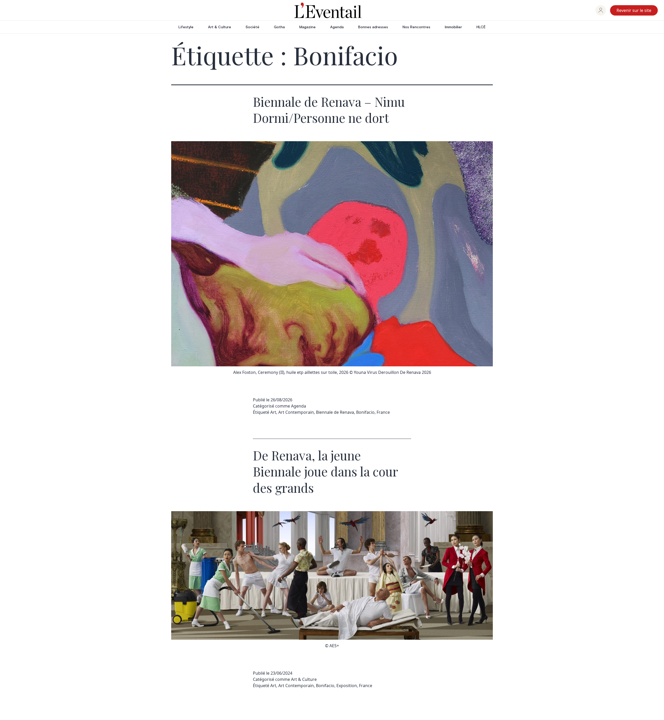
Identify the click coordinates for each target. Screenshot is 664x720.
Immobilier (453, 27)
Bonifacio (365, 412)
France (383, 412)
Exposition (346, 685)
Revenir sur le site (634, 10)
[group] (601, 10)
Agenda (337, 27)
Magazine (307, 27)
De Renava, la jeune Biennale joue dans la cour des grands (325, 471)
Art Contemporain (296, 412)
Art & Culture (219, 27)
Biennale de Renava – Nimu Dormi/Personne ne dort (329, 109)
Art (273, 412)
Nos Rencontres (416, 27)
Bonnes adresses (373, 27)
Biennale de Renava (335, 412)
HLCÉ (481, 27)
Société (252, 27)
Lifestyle (185, 27)
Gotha (279, 27)
